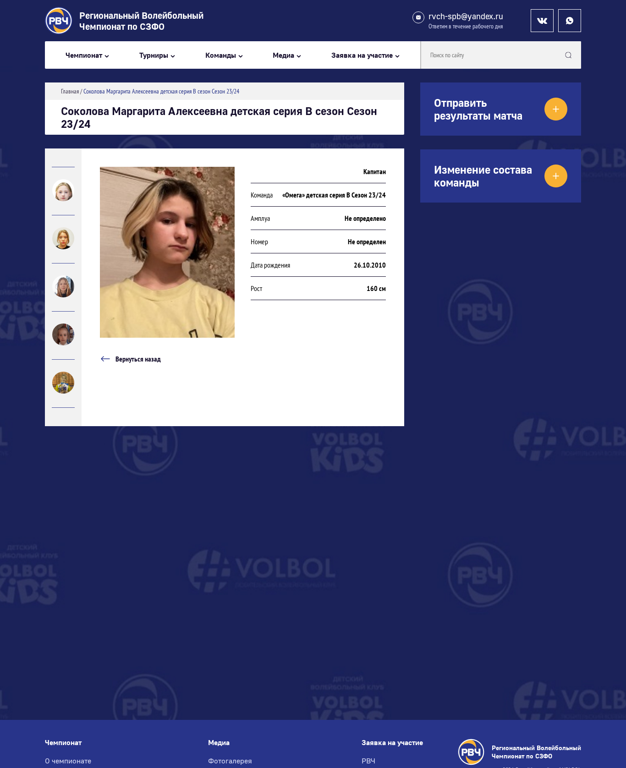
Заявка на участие (362, 55)
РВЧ (368, 760)
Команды (220, 55)
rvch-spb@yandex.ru (465, 16)
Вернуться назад (138, 358)
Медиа (283, 55)
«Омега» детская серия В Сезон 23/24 (334, 194)
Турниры (153, 55)
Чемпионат (84, 55)
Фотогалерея (230, 760)
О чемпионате (68, 760)
